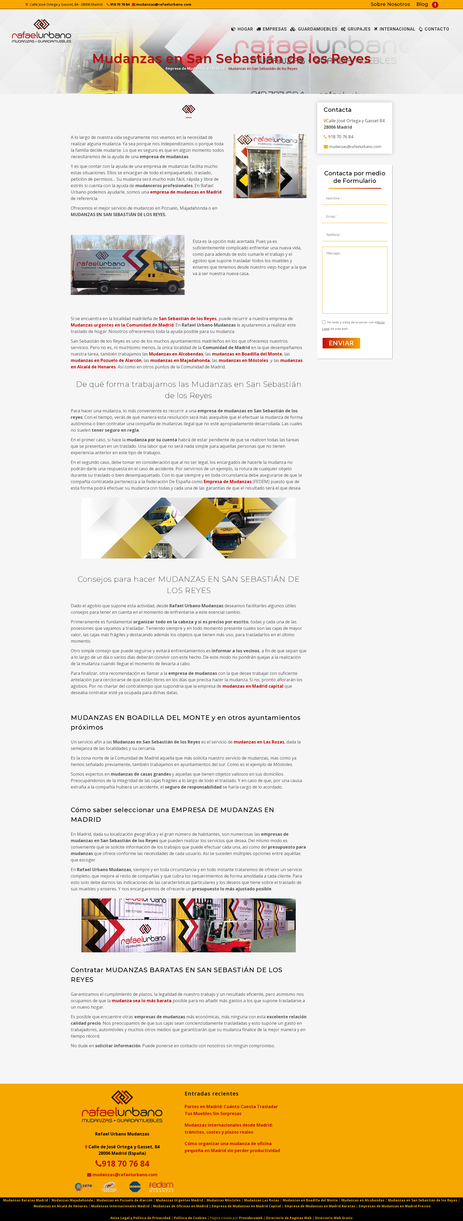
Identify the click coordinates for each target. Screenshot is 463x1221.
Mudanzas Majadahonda (72, 1200)
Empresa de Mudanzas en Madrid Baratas (320, 1206)
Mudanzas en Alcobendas (176, 354)
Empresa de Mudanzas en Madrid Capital (246, 1206)
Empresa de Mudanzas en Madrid (195, 68)
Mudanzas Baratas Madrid (26, 1200)
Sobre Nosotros (390, 4)
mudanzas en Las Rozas (259, 742)
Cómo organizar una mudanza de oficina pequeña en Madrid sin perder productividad (232, 1147)
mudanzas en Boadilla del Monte (247, 354)
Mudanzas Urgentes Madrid (179, 1200)
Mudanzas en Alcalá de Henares (60, 1206)
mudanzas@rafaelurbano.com (163, 4)
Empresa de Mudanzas (228, 481)
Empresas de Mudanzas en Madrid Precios (395, 1206)
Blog (422, 4)
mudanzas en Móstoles (243, 360)
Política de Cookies (190, 1218)
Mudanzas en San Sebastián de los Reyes (422, 1200)
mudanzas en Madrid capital (252, 686)
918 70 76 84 (119, 4)
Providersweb (251, 1218)
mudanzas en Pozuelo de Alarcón (106, 360)
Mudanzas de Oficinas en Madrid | (182, 1206)
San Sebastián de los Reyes (187, 318)
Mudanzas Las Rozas (261, 1200)
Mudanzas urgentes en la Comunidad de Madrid (122, 325)
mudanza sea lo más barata (141, 1001)
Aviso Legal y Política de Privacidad (140, 1218)
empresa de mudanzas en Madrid (186, 192)
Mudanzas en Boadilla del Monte (310, 1200)
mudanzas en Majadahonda (179, 360)
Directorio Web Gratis (334, 1218)
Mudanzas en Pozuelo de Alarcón (124, 1200)
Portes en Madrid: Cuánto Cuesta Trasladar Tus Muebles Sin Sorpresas (231, 1110)
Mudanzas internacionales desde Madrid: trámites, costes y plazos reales (229, 1128)
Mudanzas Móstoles (224, 1200)
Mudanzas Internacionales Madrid (120, 1206)
